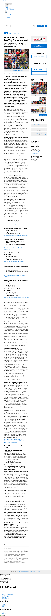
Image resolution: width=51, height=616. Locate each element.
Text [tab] (6, 33)
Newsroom (4, 612)
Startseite (7, 1)
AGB (5, 19)
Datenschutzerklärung (30, 571)
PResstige (8, 17)
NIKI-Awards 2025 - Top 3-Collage (16, 70)
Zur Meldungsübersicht (39, 46)
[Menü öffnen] (46, 26)
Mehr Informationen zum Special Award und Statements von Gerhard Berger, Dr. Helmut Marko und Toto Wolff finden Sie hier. (15, 441)
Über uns (8, 13)
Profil (6, 5)
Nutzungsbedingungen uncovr (8, 594)
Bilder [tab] (10, 33)
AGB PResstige (5, 595)
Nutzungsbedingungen (21, 571)
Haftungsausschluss (6, 598)
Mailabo (6, 10)
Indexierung (8, 14)
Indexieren (4, 604)
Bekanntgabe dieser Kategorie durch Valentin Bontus (16, 235)
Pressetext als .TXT (39, 69)
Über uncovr (4, 590)
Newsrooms (8, 16)
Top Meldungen (8, 4)
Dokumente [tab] (16, 33)
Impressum (7, 18)
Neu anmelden (9, 8)
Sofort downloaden (39, 56)
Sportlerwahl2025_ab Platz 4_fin (39, 124)
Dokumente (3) (37, 121)
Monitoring (4, 605)
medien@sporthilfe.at (35, 151)
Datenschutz (7, 21)
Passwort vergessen (10, 9)
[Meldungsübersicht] (39, 39)
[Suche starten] (33, 26)
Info (6, 11)
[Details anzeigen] (45, 95)
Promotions (8, 15)
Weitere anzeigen (42, 115)
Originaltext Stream (8, 3)
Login (7, 7)
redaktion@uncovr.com (4, 593)
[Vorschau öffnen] (16, 59)
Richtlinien (4, 591)
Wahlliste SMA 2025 (39, 133)
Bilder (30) (38, 80)
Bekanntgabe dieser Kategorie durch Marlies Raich (15, 224)
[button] (40, 26)
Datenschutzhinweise (6, 596)
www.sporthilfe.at (34, 153)
